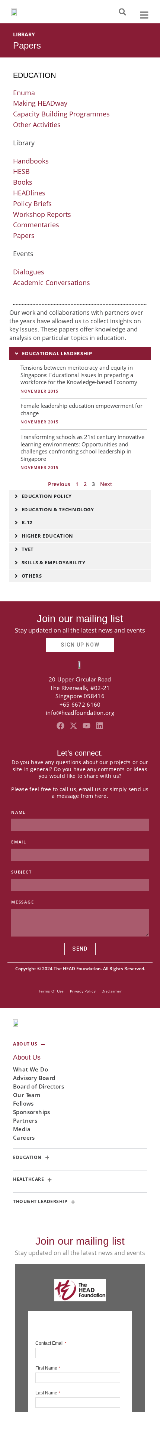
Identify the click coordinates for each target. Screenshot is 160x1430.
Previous (59, 484)
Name (18, 812)
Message (22, 902)
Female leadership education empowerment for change (81, 409)
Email (18, 842)
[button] (122, 11)
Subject (21, 872)
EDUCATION (34, 75)
